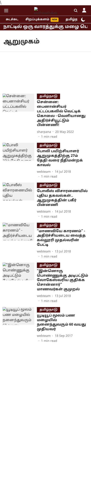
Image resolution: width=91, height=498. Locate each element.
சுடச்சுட (12, 19)
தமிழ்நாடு (74, 19)
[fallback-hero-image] (20, 116)
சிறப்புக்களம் (37, 19)
